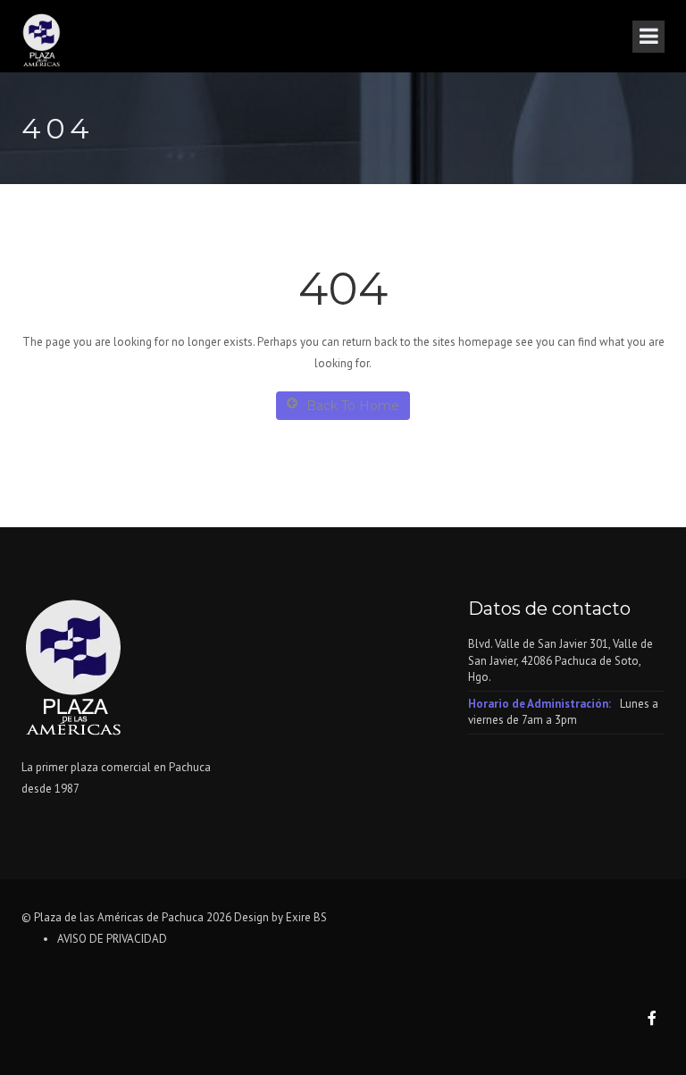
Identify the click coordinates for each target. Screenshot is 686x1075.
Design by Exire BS (280, 917)
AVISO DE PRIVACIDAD (112, 938)
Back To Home (352, 406)
